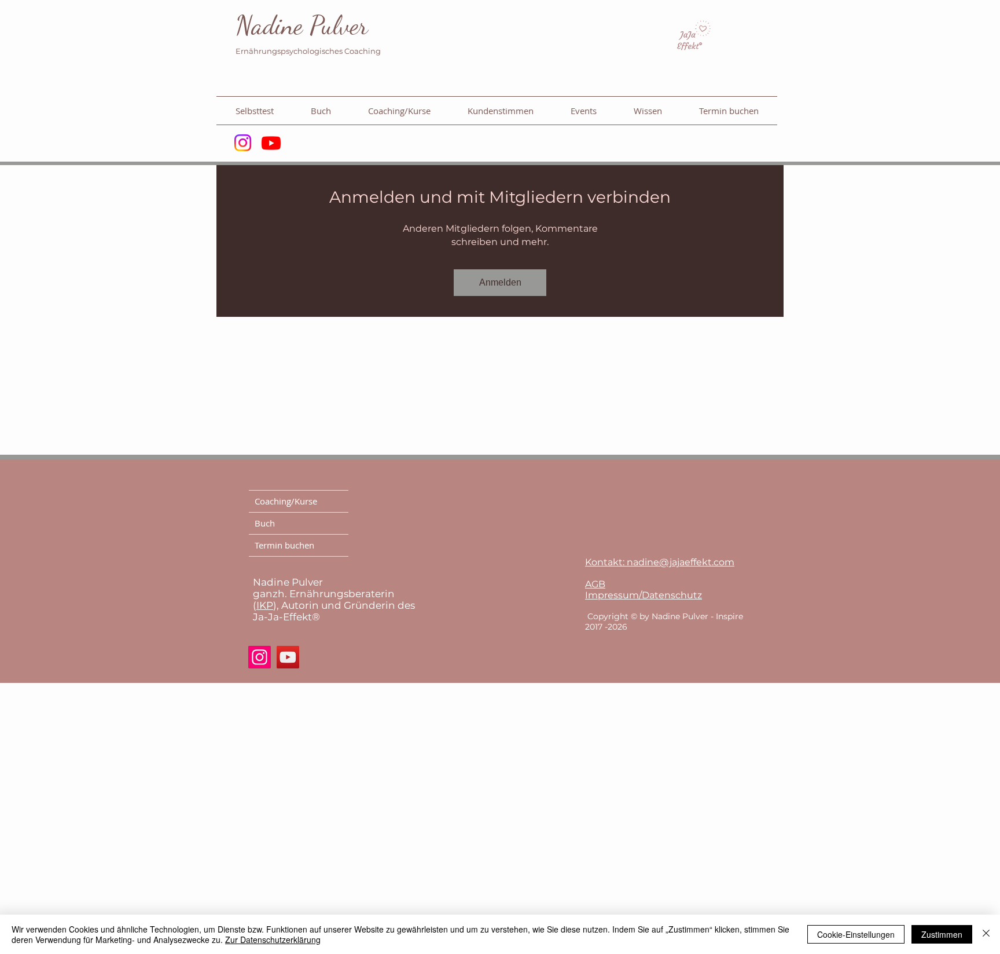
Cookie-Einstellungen (856, 934)
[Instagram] (242, 142)
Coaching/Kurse (286, 501)
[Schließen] (986, 934)
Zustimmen (941, 934)
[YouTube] (288, 657)
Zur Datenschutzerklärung (273, 939)
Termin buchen (284, 545)
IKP (264, 605)
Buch (265, 523)
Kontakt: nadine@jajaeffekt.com (659, 562)
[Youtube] (271, 142)
